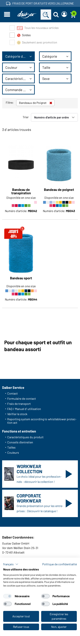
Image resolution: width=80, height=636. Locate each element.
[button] (10, 564)
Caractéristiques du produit (25, 437)
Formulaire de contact (21, 398)
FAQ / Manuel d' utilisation (24, 409)
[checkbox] (7, 596)
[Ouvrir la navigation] (7, 14)
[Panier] (73, 14)
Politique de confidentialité (59, 564)
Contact (12, 393)
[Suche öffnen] (56, 14)
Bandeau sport (21, 278)
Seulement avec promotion (39, 42)
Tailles (11, 447)
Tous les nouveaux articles (41, 28)
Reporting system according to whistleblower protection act (42, 420)
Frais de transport (19, 404)
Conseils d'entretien (20, 442)
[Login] (64, 14)
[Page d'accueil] (27, 14)
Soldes (26, 35)
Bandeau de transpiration (21, 191)
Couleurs (13, 452)
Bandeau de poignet (59, 190)
